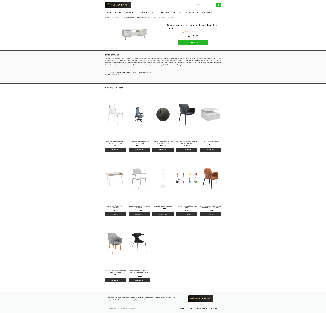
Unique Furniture (116, 74)
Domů (109, 12)
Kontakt (190, 308)
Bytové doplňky (208, 12)
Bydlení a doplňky (115, 17)
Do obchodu (193, 42)
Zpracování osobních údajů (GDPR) (206, 308)
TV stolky (137, 17)
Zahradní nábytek (191, 12)
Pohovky (118, 12)
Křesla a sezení (162, 12)
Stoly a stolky (131, 12)
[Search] (218, 5)
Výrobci (182, 308)
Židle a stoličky (146, 12)
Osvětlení (176, 12)
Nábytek (123, 17)
